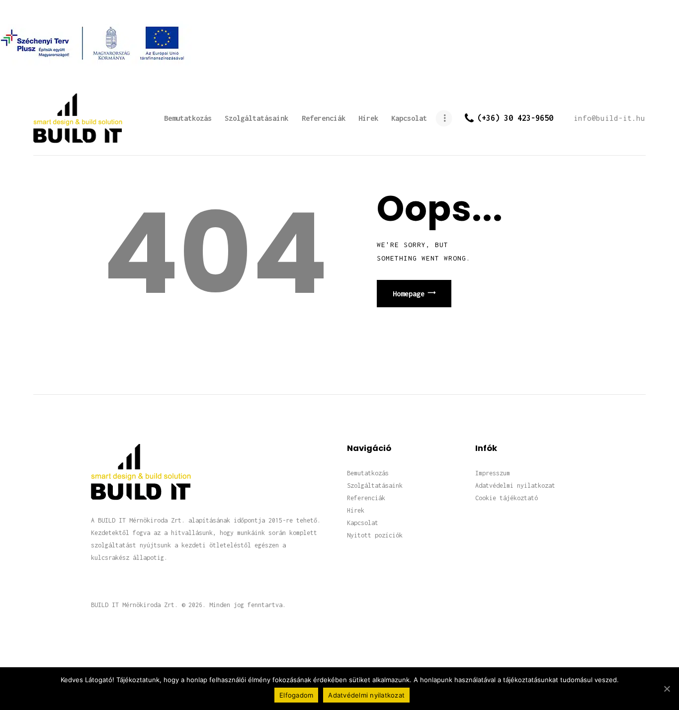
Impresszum (492, 473)
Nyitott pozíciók (375, 535)
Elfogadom (296, 695)
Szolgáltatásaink (375, 485)
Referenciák (366, 498)
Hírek (355, 510)
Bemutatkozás (368, 473)
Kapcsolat (362, 523)
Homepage (408, 293)
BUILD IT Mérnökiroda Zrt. (134, 605)
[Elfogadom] (667, 689)
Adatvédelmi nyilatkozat (515, 485)
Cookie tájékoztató (506, 498)
